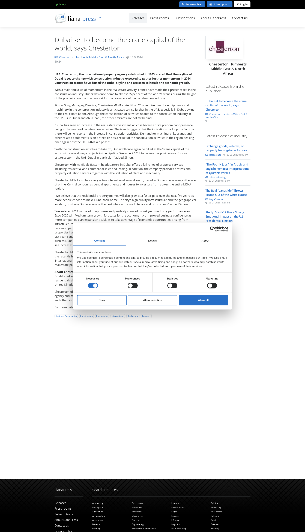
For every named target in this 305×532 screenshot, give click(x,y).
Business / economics (66, 315)
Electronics (137, 515)
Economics (137, 507)
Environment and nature (144, 528)
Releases (138, 18)
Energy (135, 520)
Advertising (97, 503)
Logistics (175, 524)
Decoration (137, 503)
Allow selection (152, 300)
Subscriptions (221, 4)
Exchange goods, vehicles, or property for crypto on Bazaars (226, 148)
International (118, 315)
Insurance (176, 503)
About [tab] (205, 240)
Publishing (216, 507)
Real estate (132, 315)
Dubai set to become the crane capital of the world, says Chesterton (226, 105)
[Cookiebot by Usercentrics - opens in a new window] (212, 229)
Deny (102, 300)
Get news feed (194, 4)
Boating (96, 528)
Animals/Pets (98, 515)
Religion (215, 515)
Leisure (175, 515)
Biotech (96, 524)
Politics (214, 503)
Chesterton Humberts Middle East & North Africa (91, 57)
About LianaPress (213, 18)
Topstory (146, 315)
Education (137, 511)
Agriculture (97, 511)
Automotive (98, 520)
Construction (86, 315)
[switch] (133, 285)
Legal (174, 511)
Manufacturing (178, 528)
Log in (244, 4)
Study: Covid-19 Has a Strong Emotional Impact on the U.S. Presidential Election (224, 216)
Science (215, 524)
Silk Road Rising (217, 177)
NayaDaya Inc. (216, 199)
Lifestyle (175, 520)
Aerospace (97, 507)
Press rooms (159, 18)
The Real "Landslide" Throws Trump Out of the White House (226, 193)
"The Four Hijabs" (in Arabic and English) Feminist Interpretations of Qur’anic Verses (227, 169)
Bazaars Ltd (215, 154)
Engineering (102, 315)
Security (215, 528)
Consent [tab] (99, 240)
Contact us (240, 18)
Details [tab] (152, 240)
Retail (213, 520)
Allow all (203, 300)
